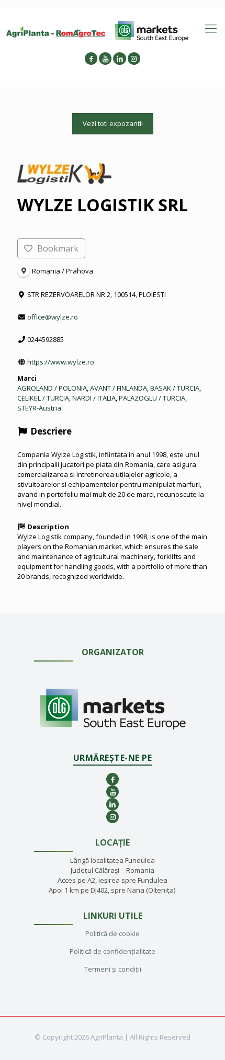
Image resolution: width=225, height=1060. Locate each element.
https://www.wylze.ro (60, 362)
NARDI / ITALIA (94, 398)
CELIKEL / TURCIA (43, 398)
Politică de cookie (112, 933)
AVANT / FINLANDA (118, 388)
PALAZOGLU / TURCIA (152, 398)
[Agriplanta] (56, 31)
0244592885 (45, 339)
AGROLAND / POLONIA (52, 388)
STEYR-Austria (39, 408)
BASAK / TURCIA (174, 388)
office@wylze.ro (52, 317)
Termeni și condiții (112, 969)
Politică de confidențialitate (112, 951)
